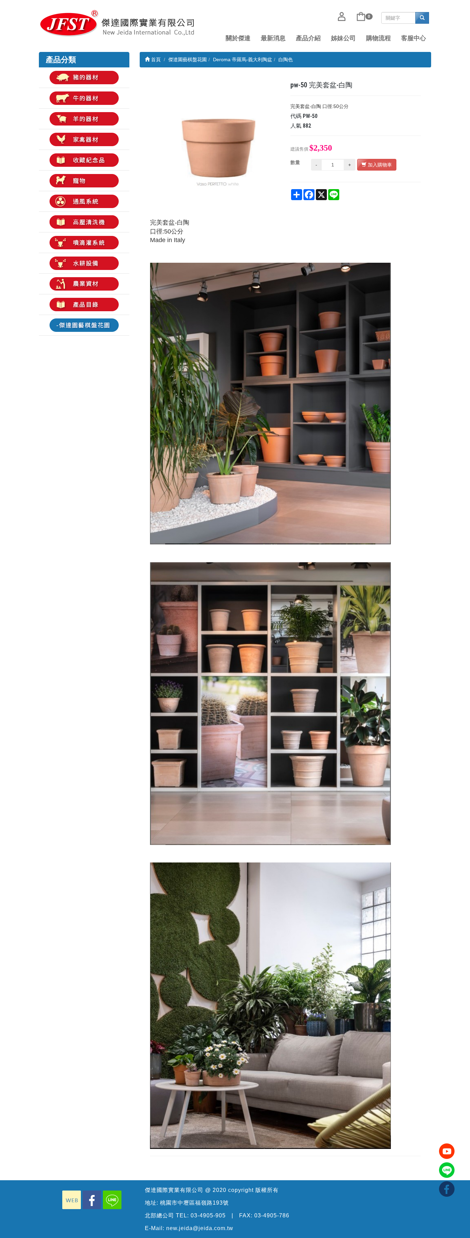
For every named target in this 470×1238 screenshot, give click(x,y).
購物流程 (378, 38)
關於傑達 (238, 38)
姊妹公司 (343, 38)
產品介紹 (308, 38)
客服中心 (413, 38)
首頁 (155, 59)
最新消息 (273, 38)
